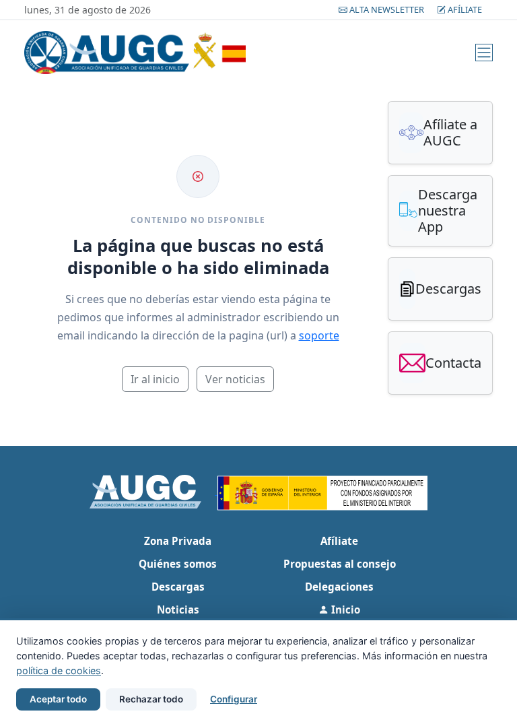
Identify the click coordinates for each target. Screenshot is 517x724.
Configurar (233, 699)
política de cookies (58, 670)
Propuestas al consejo (339, 563)
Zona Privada (177, 541)
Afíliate (464, 9)
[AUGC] (154, 490)
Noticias (178, 609)
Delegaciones (339, 586)
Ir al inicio (155, 379)
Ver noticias (235, 379)
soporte (319, 335)
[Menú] (484, 52)
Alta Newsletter (386, 9)
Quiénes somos (178, 563)
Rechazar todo (151, 699)
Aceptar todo (58, 699)
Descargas (178, 586)
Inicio (344, 609)
